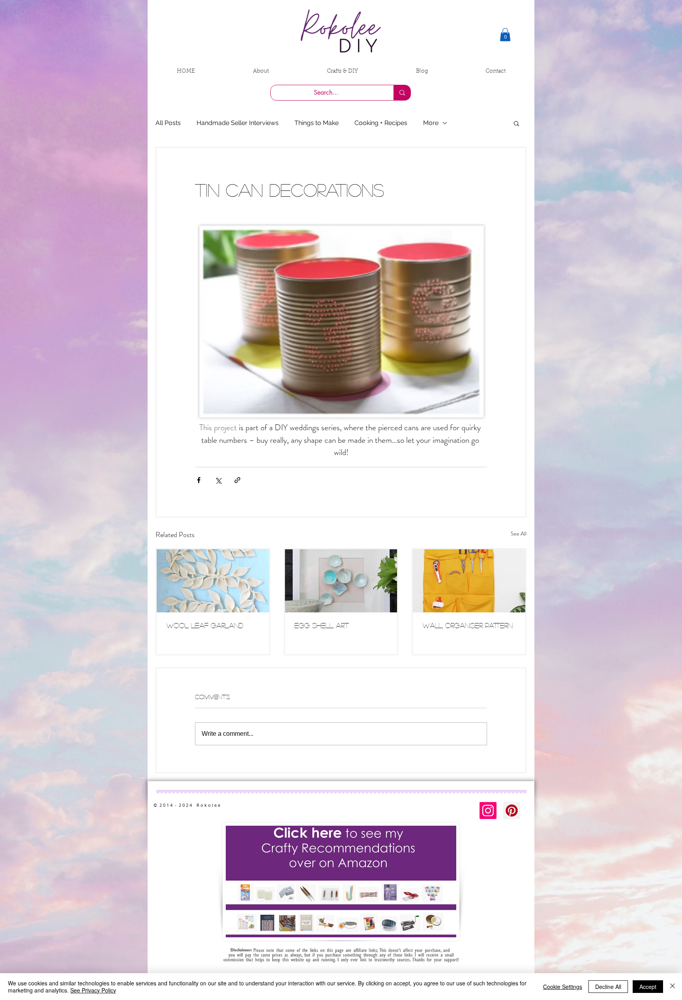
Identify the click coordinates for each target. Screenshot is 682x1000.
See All (518, 533)
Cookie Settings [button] (562, 987)
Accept (647, 987)
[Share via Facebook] (198, 480)
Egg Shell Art (321, 625)
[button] (505, 34)
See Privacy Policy (93, 990)
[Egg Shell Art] (341, 580)
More (430, 123)
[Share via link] (237, 480)
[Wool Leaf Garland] (213, 580)
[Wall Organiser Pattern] (469, 580)
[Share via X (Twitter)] (218, 480)
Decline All (608, 987)
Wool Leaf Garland (204, 625)
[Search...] (401, 92)
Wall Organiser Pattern (467, 625)
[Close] (672, 986)
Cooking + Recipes (380, 123)
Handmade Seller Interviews (238, 123)
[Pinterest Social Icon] (511, 810)
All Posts (168, 123)
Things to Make (316, 123)
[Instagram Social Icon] (488, 810)
